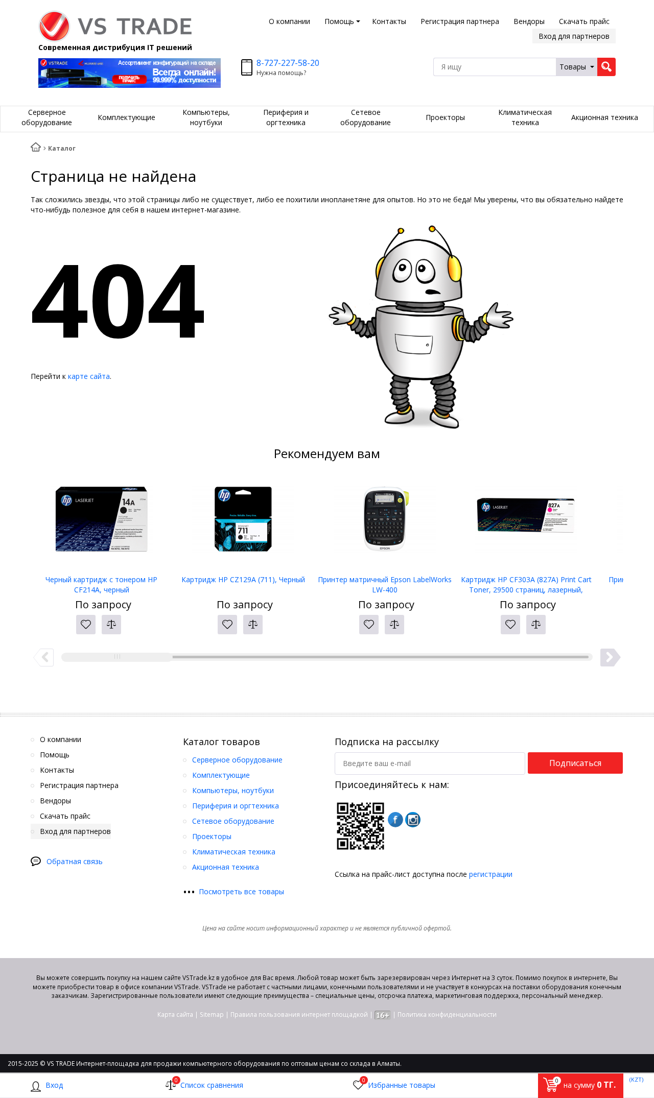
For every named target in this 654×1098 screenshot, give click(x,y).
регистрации (490, 874)
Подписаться (575, 763)
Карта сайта (175, 1014)
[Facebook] (395, 819)
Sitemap (212, 1014)
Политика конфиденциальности (447, 1014)
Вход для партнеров (574, 36)
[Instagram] (413, 819)
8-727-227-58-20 (287, 62)
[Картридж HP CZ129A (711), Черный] (243, 523)
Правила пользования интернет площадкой (299, 1014)
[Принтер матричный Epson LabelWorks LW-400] (384, 523)
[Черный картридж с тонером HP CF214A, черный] (101, 523)
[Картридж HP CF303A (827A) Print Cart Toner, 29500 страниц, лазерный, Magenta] (526, 523)
